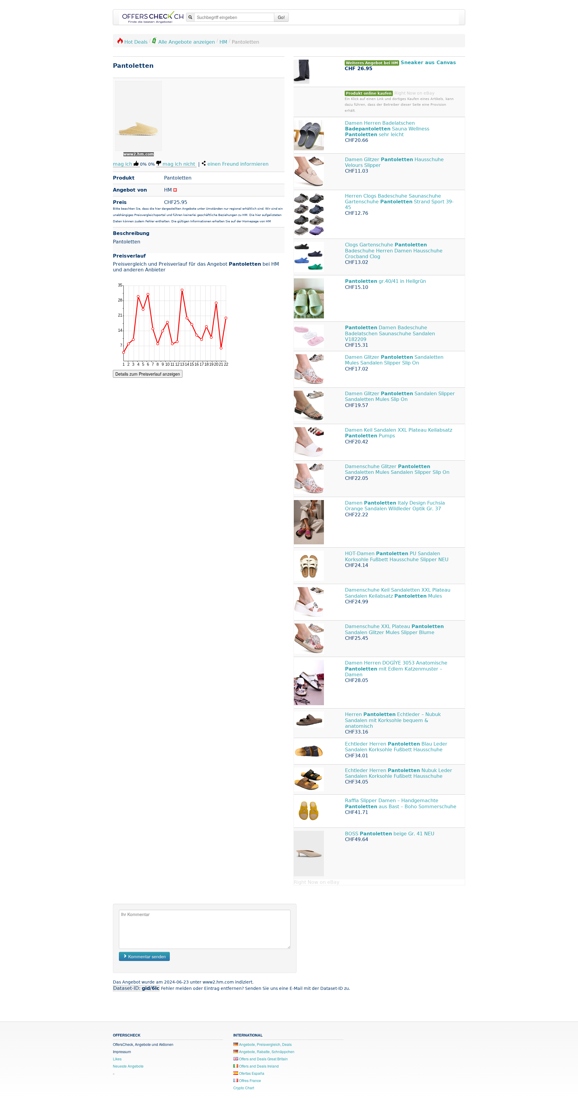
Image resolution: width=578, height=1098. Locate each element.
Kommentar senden (146, 956)
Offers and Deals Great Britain (263, 1058)
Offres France (249, 1080)
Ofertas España (251, 1073)
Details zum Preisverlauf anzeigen (147, 374)
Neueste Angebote (128, 1065)
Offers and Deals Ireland (258, 1065)
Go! (281, 17)
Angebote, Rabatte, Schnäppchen (266, 1051)
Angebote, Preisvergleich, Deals (265, 1044)
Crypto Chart (243, 1087)
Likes (117, 1058)
